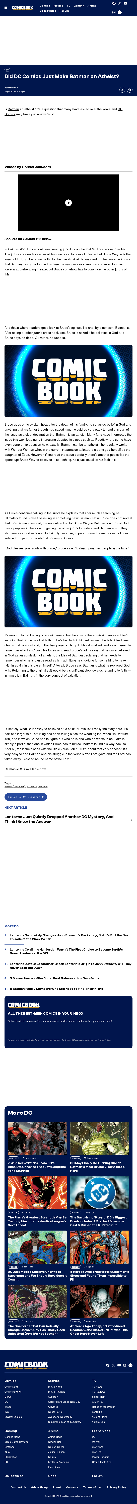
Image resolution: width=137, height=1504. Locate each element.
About (57, 1487)
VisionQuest (99, 1421)
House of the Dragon (103, 1406)
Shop (52, 1476)
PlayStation (11, 1457)
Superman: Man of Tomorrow (64, 1421)
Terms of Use (71, 1039)
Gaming (79, 5)
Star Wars (97, 1446)
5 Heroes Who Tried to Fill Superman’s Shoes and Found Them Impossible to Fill (99, 1275)
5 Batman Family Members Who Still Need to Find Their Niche (56, 989)
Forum (64, 10)
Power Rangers (100, 1457)
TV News (97, 1386)
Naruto (52, 1457)
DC (7, 69)
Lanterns (97, 1411)
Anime (92, 5)
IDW (7, 1411)
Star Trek (97, 1452)
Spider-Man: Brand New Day (64, 1401)
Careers (72, 1487)
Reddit (100, 439)
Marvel (8, 1396)
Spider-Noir (98, 1396)
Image (8, 1406)
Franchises (101, 1431)
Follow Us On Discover (25, 797)
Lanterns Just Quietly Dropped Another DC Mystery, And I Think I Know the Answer (60, 819)
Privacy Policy (104, 1039)
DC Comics (32, 786)
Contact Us (18, 1487)
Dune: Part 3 (55, 1411)
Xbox (7, 1452)
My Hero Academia (59, 1462)
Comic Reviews (13, 1391)
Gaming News (12, 1436)
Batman (13, 109)
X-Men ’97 (97, 1401)
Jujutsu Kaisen (56, 1452)
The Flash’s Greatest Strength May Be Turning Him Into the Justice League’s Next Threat (37, 1221)
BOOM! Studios (13, 1416)
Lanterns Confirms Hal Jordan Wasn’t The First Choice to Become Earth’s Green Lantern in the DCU (66, 951)
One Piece (54, 1467)
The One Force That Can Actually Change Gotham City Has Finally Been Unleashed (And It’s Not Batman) (36, 1330)
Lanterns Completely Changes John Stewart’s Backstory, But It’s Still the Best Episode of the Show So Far (70, 937)
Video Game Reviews (17, 1441)
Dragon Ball (54, 1441)
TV (68, 5)
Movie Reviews (56, 1391)
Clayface (53, 1406)
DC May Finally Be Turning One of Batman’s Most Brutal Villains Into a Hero (97, 1167)
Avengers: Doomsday (60, 1416)
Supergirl (53, 1396)
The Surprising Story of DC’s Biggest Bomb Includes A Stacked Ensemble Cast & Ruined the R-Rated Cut (98, 1221)
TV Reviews (98, 1391)
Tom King (39, 733)
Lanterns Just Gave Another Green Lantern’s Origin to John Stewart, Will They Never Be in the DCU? (70, 966)
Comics (45, 5)
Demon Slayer (56, 1446)
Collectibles (48, 10)
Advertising (39, 1487)
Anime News (55, 1436)
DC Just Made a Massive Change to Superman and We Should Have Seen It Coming (37, 1275)
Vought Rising (99, 1416)
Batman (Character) (15, 786)
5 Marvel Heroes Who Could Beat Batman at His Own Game (54, 978)
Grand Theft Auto (102, 1462)
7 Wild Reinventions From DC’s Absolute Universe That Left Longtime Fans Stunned (37, 1167)
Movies (58, 5)
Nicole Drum (12, 87)
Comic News (11, 1386)
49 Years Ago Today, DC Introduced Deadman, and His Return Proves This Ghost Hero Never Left (99, 1330)
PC (6, 1462)
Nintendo (10, 1446)
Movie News (55, 1386)
